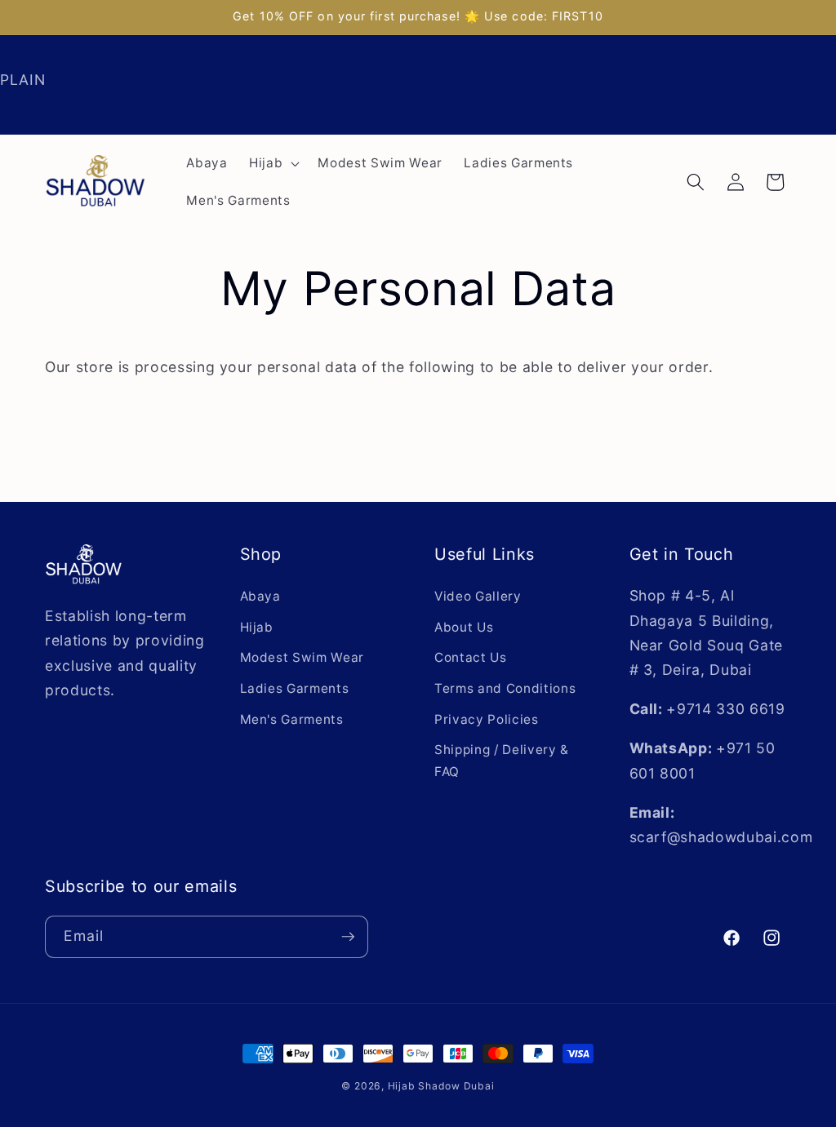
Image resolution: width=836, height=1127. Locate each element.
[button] (272, 163)
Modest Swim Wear (302, 657)
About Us (463, 627)
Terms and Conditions (505, 688)
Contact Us (470, 657)
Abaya (260, 596)
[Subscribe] (347, 937)
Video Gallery (478, 596)
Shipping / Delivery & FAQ (501, 760)
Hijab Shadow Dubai (441, 1086)
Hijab (256, 627)
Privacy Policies (486, 719)
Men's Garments (292, 719)
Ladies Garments (294, 688)
